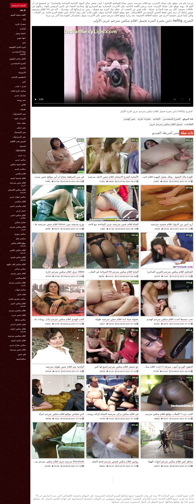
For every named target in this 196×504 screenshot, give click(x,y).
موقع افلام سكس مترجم (18, 244)
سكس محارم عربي (17, 345)
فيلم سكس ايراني (18, 324)
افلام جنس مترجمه (18, 349)
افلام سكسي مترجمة (17, 336)
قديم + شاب (20, 86)
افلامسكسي (20, 278)
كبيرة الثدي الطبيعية (17, 47)
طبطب (23, 109)
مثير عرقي (21, 127)
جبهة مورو (21, 38)
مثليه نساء (21, 123)
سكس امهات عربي (17, 197)
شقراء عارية (20, 24)
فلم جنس (22, 354)
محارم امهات (20, 289)
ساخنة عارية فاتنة (18, 91)
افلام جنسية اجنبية (18, 178)
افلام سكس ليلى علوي (16, 264)
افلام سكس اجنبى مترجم (18, 304)
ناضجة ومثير (21, 33)
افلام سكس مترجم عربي (18, 228)
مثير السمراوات (19, 137)
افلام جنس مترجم (18, 273)
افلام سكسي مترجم (17, 310)
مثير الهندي (129, 118)
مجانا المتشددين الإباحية (19, 52)
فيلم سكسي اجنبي (18, 206)
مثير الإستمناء (20, 132)
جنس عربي (21, 210)
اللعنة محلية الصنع (18, 15)
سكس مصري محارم (17, 299)
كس (24, 81)
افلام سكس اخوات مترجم (18, 330)
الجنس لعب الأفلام (18, 141)
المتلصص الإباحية (18, 77)
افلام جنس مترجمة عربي (18, 183)
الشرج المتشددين (18, 63)
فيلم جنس (21, 294)
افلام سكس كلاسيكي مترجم (17, 191)
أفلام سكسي (20, 201)
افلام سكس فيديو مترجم (18, 258)
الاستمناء (22, 72)
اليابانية (23, 28)
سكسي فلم (21, 238)
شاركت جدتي (20, 95)
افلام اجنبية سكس (18, 164)
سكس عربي (20, 160)
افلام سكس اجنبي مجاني (18, 216)
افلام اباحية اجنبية (18, 340)
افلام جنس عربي (18, 315)
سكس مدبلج (20, 319)
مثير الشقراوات (19, 114)
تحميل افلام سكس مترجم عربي (166, 124)
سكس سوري (20, 234)
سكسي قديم (20, 169)
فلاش (23, 104)
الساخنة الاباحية (112, 3)
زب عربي (22, 155)
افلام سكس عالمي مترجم (18, 251)
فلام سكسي (20, 173)
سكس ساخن (20, 269)
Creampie (21, 150)
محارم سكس (20, 222)
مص (24, 42)
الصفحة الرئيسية (19, 5)
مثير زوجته (21, 100)
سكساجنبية (21, 359)
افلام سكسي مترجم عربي (17, 283)
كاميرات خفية (20, 118)
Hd (24, 19)
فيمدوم (23, 146)
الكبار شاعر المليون (17, 58)
